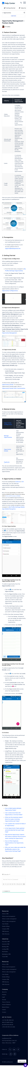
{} (19, 884)
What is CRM (5, 913)
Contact (4, 1012)
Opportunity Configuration (8, 423)
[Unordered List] (12, 884)
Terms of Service (6, 1002)
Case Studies (5, 923)
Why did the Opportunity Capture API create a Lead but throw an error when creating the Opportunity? (15, 836)
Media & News (5, 1007)
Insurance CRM (5, 944)
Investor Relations (6, 1004)
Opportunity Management (9, 333)
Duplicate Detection (7, 462)
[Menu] (24, 2)
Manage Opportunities (8, 436)
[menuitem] (20, 2)
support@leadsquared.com (12, 248)
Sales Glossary (5, 934)
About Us (4, 992)
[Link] (18, 884)
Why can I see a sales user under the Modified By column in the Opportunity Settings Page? (15, 849)
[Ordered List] (11, 884)
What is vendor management (9, 918)
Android (17, 481)
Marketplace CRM (6, 954)
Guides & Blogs (6, 926)
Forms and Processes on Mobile (13, 495)
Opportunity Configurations (10, 290)
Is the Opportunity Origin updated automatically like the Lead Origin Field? (14, 830)
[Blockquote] (14, 884)
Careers (4, 1009)
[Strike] (9, 884)
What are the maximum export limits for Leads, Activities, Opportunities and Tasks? (14, 819)
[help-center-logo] (11, 3)
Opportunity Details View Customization (13, 388)
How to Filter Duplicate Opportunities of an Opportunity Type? (14, 842)
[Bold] (3, 884)
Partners (4, 994)
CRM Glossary (5, 931)
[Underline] (7, 884)
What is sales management (8, 921)
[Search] (20, 2)
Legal (3, 997)
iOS (23, 481)
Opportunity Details (7, 384)
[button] (24, 13)
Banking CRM (5, 946)
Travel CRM (5, 956)
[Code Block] (16, 884)
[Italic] (5, 884)
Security (4, 999)
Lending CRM (5, 949)
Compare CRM (5, 929)
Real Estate (5, 951)
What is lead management (8, 916)
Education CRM (5, 941)
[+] (21, 884)
